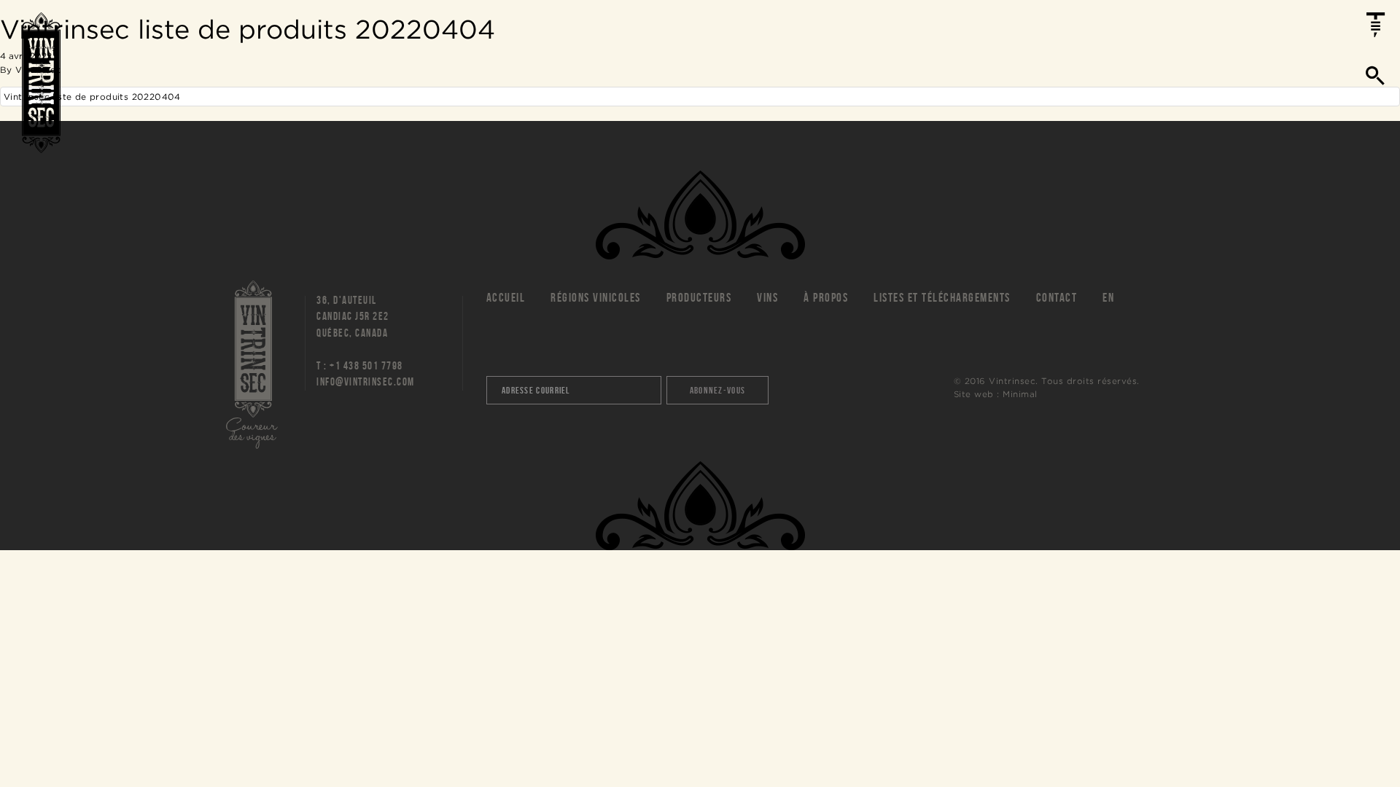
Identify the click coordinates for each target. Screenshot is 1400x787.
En (1108, 297)
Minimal (1020, 394)
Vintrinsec (41, 82)
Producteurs (699, 297)
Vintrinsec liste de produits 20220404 (92, 96)
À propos (826, 297)
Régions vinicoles (596, 297)
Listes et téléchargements (942, 297)
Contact (1057, 297)
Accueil (506, 297)
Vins (767, 297)
